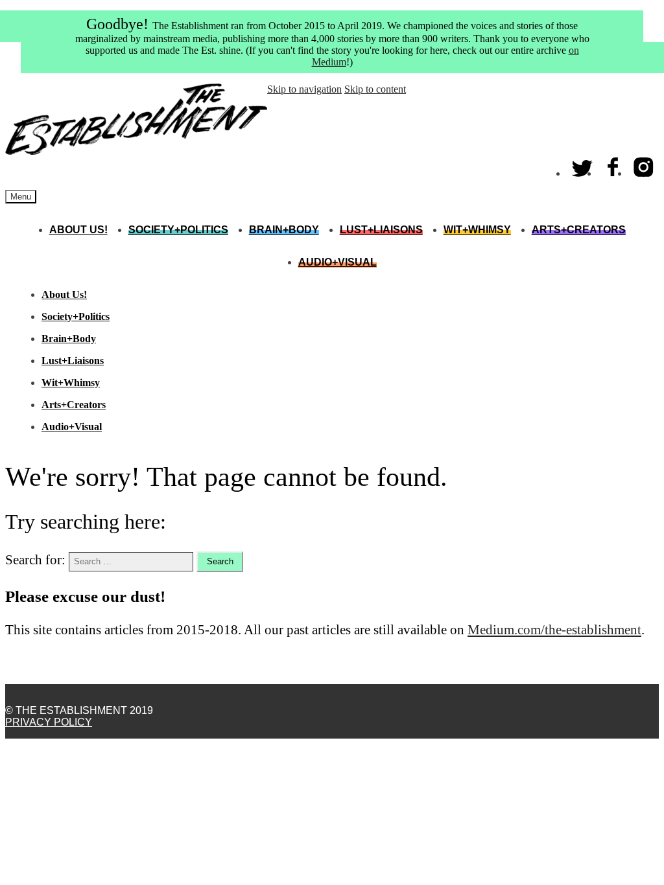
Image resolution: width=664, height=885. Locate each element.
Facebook (613, 164)
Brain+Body (284, 229)
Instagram (644, 164)
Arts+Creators (579, 229)
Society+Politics (178, 229)
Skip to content (375, 89)
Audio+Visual (337, 262)
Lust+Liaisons (381, 229)
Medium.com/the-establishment (554, 630)
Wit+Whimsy (477, 229)
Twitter (582, 164)
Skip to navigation (304, 89)
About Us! (78, 229)
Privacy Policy (48, 722)
